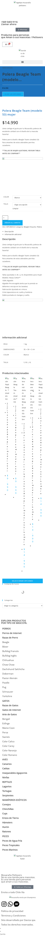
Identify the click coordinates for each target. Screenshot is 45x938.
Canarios (7, 763)
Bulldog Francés (10, 651)
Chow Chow (8, 664)
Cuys (4, 813)
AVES (5, 759)
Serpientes (7, 795)
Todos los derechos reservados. (17, 924)
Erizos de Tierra (10, 818)
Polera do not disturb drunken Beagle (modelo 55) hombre (24, 489)
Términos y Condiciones (13, 915)
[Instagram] (4, 904)
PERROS (6, 628)
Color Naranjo (9, 750)
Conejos (6, 804)
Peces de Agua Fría (12, 840)
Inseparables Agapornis (14, 772)
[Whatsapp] (10, 904)
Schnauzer (7, 691)
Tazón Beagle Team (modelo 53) (16, 444)
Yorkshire (7, 696)
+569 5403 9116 (9, 21)
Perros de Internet (12, 633)
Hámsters (7, 822)
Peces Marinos (10, 849)
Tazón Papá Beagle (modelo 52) (7, 441)
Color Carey (8, 745)
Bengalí (6, 718)
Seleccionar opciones (22, 581)
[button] (22, 62)
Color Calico (8, 741)
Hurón (5, 827)
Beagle (7, 406)
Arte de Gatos (9, 714)
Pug (4, 687)
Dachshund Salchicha (13, 669)
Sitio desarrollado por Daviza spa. (18, 920)
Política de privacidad (12, 911)
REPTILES (7, 781)
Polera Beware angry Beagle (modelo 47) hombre (33, 473)
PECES (5, 836)
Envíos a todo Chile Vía (12, 892)
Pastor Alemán (9, 678)
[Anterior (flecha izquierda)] (4, 469)
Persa (5, 732)
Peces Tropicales (11, 845)
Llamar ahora (8, 24)
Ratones (6, 831)
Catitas (5, 768)
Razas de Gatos (10, 705)
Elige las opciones (13, 94)
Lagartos (6, 786)
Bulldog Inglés (9, 655)
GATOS (5, 700)
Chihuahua (8, 660)
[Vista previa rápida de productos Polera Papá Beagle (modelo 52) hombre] (41, 106)
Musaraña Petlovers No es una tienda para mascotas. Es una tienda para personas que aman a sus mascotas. (18, 878)
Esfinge (6, 723)
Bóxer (5, 646)
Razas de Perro (10, 637)
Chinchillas (8, 809)
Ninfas (5, 777)
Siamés (6, 736)
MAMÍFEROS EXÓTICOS (14, 800)
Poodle (5, 682)
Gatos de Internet (11, 709)
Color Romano (9, 754)
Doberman (8, 673)
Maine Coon (8, 727)
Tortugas (6, 791)
